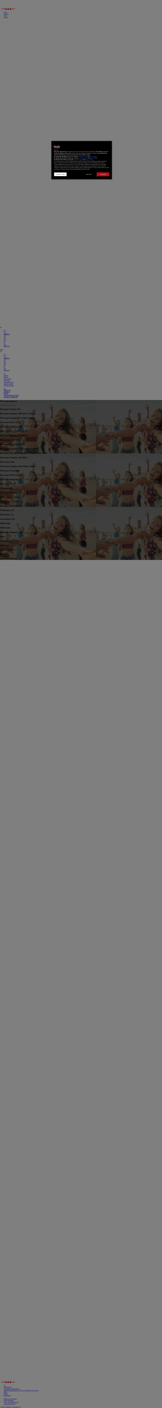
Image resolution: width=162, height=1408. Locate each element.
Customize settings (60, 174)
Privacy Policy (93, 156)
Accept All (103, 174)
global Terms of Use (78, 159)
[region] (81, 160)
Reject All (88, 174)
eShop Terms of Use (82, 156)
